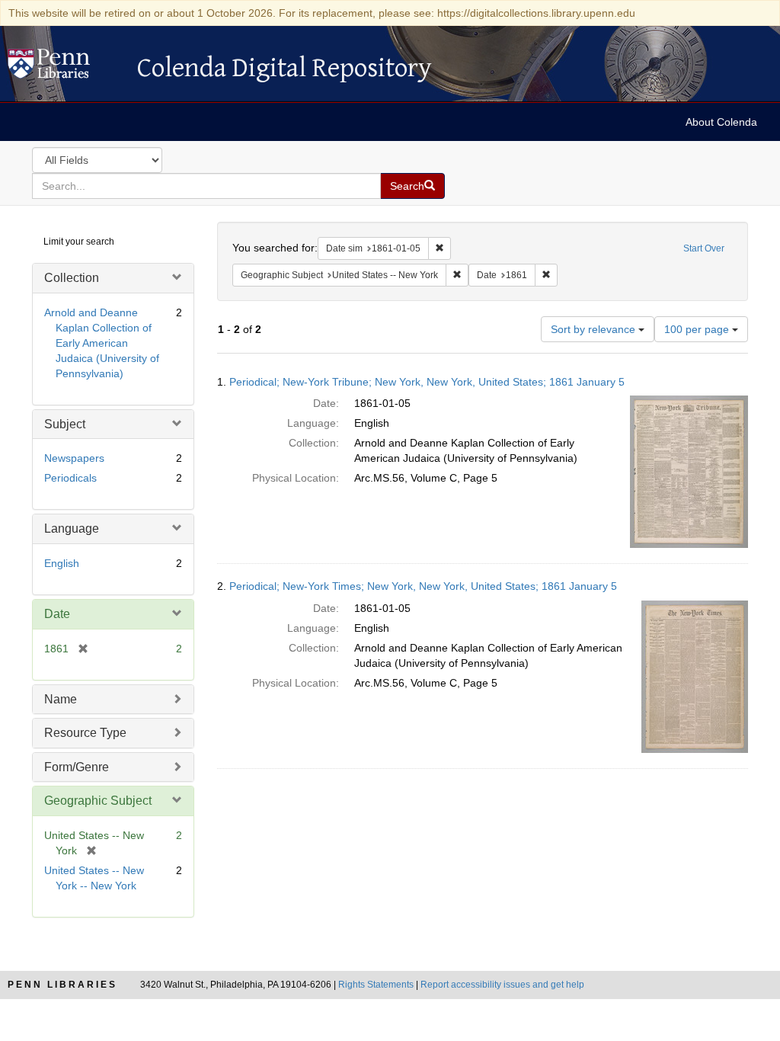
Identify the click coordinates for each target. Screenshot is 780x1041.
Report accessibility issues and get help (502, 984)
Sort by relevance (594, 329)
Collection (71, 277)
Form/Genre (76, 767)
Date (57, 613)
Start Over (703, 248)
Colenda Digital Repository (65, 68)
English (61, 563)
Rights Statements (376, 984)
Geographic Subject (98, 800)
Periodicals (70, 478)
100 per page (698, 329)
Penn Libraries (62, 984)
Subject (64, 424)
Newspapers (74, 458)
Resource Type (85, 732)
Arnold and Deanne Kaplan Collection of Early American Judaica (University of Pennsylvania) (101, 343)
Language (71, 528)
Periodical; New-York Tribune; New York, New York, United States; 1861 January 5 (427, 382)
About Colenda (721, 122)
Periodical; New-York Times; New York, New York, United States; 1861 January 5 (423, 586)
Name (60, 699)
